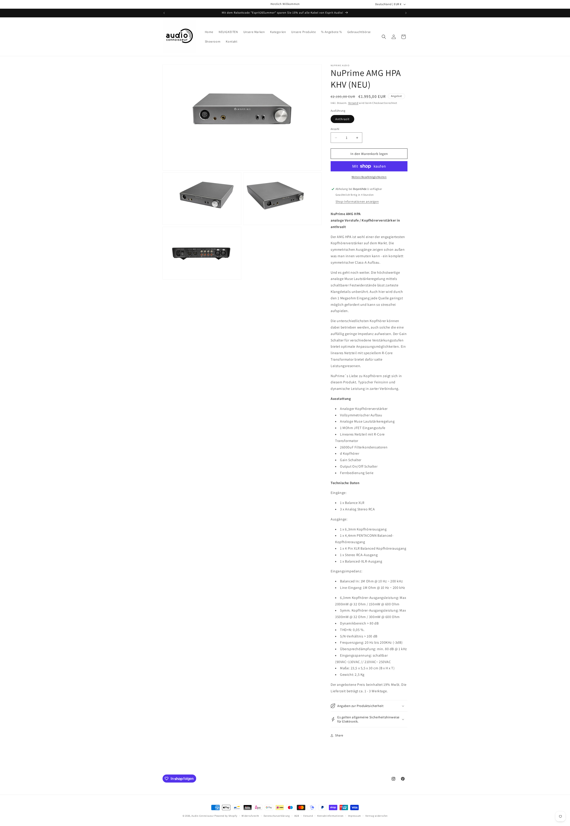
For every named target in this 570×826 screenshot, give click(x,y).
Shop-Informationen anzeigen (357, 201)
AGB (296, 815)
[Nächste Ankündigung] (406, 13)
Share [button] (339, 735)
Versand (353, 103)
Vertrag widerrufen (376, 815)
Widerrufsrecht (250, 815)
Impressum (354, 815)
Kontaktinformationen (330, 815)
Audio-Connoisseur (202, 815)
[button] (384, 37)
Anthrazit (342, 119)
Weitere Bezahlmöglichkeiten (369, 177)
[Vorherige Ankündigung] (164, 13)
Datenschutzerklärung (277, 815)
